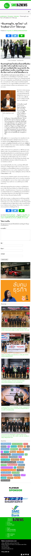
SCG (25, 446)
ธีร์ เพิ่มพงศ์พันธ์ (4, 457)
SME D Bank (14, 449)
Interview (13, 215)
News (8, 528)
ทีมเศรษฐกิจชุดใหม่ (21, 216)
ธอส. (26, 454)
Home (8, 522)
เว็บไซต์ (3, 254)
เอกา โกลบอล (17, 475)
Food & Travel (10, 525)
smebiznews (5, 449)
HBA (9, 446)
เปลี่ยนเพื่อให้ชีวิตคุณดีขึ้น (6, 475)
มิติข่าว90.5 (20, 462)
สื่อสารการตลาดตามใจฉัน (8, 470)
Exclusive (9, 523)
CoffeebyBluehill (6, 444)
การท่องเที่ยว (24, 215)
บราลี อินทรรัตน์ (13, 457)
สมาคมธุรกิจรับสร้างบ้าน (7, 467)
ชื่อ (2, 243)
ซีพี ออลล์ (13, 452)
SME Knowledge (11, 529)
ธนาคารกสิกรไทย (5, 454)
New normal (13, 446)
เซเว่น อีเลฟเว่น (6, 472)
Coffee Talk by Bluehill (17, 444)
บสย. (20, 457)
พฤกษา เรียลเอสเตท (5, 459)
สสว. (15, 467)
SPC (2, 451)
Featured (8, 215)
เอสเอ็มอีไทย (10, 477)
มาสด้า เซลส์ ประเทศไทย (8, 462)
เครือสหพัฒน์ (20, 470)
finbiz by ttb (3, 446)
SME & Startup (11, 534)
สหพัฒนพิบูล (20, 467)
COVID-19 (26, 444)
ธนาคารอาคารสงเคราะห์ (18, 454)
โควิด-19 (17, 478)
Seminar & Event (11, 531)
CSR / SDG (10, 535)
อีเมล (2, 248)
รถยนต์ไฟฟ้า (3, 464)
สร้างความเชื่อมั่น (16, 217)
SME (28, 446)
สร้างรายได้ (25, 217)
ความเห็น (3, 228)
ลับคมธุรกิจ (12, 465)
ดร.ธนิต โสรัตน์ (20, 451)
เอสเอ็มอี (3, 477)
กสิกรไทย (6, 451)
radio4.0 (20, 446)
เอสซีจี (23, 475)
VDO (8, 536)
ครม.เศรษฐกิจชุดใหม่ (10, 216)
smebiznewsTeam (22, 30)
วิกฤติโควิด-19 (8, 217)
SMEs (20, 449)
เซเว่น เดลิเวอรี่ (15, 472)
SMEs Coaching (26, 449)
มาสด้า (22, 459)
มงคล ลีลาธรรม (15, 459)
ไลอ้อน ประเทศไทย (5, 480)
